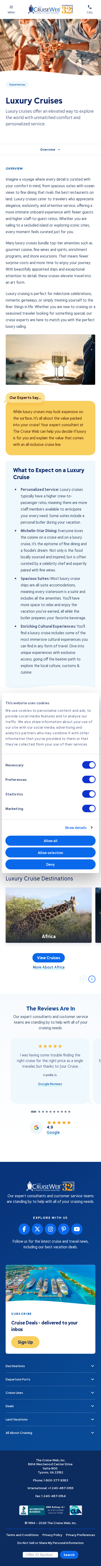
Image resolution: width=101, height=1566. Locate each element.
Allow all (51, 840)
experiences (17, 84)
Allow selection (50, 852)
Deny (50, 864)
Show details (75, 827)
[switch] (89, 779)
